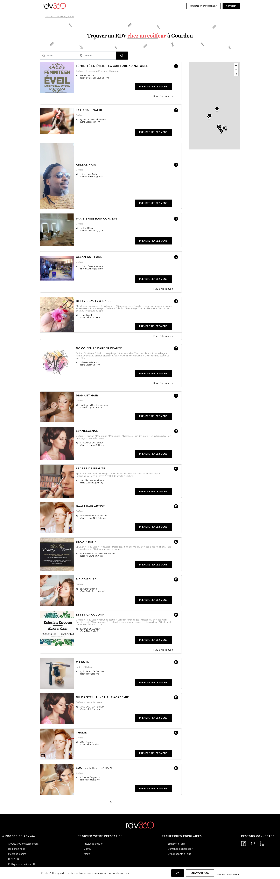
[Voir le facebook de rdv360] (243, 843)
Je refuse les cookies (227, 874)
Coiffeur (88, 848)
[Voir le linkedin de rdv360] (262, 843)
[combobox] (59, 56)
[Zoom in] (236, 65)
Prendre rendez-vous (153, 86)
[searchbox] (59, 56)
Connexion (231, 6)
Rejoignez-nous (16, 848)
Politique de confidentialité (22, 864)
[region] (214, 105)
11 (220, 128)
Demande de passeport (180, 848)
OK (177, 873)
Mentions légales (17, 854)
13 (226, 128)
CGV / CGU (14, 859)
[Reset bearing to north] (236, 74)
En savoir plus (200, 873)
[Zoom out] (236, 70)
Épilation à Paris (176, 843)
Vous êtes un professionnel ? (203, 6)
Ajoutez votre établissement (23, 843)
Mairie (87, 854)
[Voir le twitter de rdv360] (253, 843)
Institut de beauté (93, 843)
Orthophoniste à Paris (179, 854)
